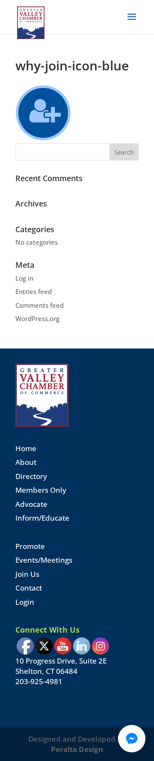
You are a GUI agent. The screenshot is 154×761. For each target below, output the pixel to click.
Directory (31, 476)
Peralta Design (77, 749)
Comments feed (39, 305)
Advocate (31, 504)
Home (25, 448)
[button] (131, 738)
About (25, 462)
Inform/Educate (42, 518)
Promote (30, 546)
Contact (28, 588)
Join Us (27, 574)
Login (24, 602)
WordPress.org (37, 318)
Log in (24, 278)
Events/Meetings (43, 560)
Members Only (40, 490)
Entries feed (33, 291)
